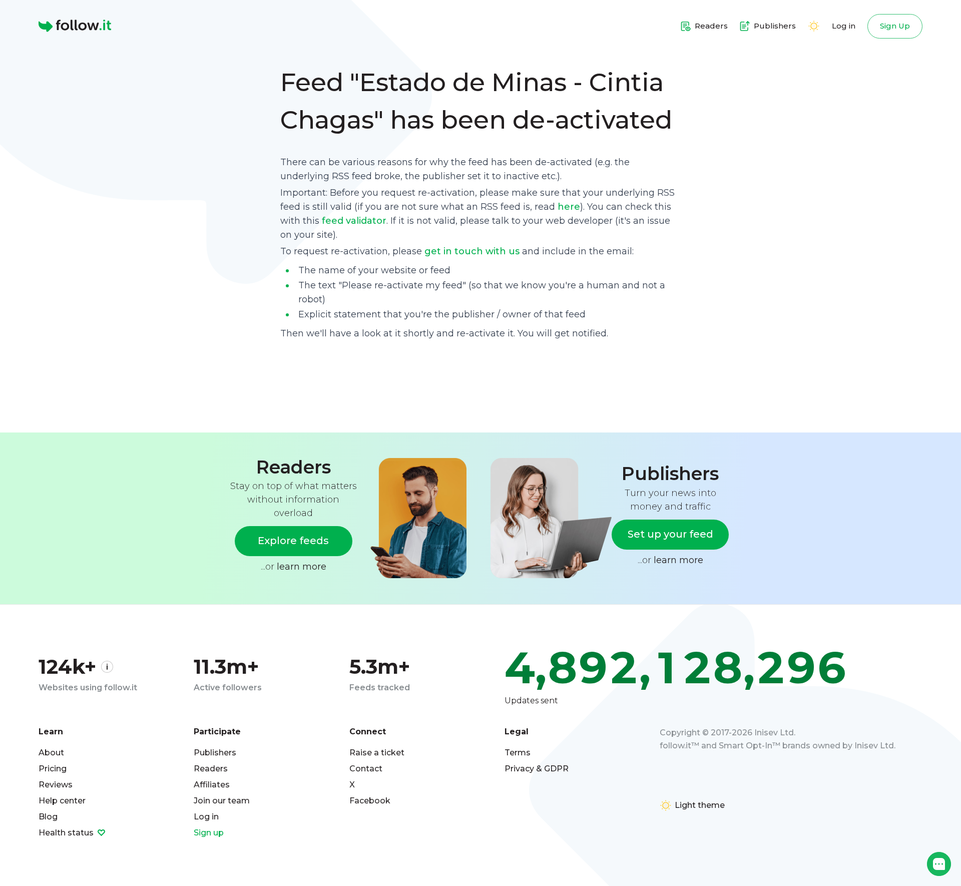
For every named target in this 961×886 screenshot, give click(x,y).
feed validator (354, 220)
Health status (67, 832)
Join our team (222, 800)
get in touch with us (472, 251)
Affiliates (212, 784)
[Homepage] (75, 26)
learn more (301, 566)
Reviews (56, 784)
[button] (939, 864)
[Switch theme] (814, 26)
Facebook (369, 800)
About (51, 752)
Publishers (215, 752)
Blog (48, 816)
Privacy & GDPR (537, 768)
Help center (62, 800)
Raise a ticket (376, 752)
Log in (843, 26)
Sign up (209, 832)
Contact (365, 768)
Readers (211, 768)
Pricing (53, 768)
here (569, 206)
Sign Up (895, 26)
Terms (518, 752)
